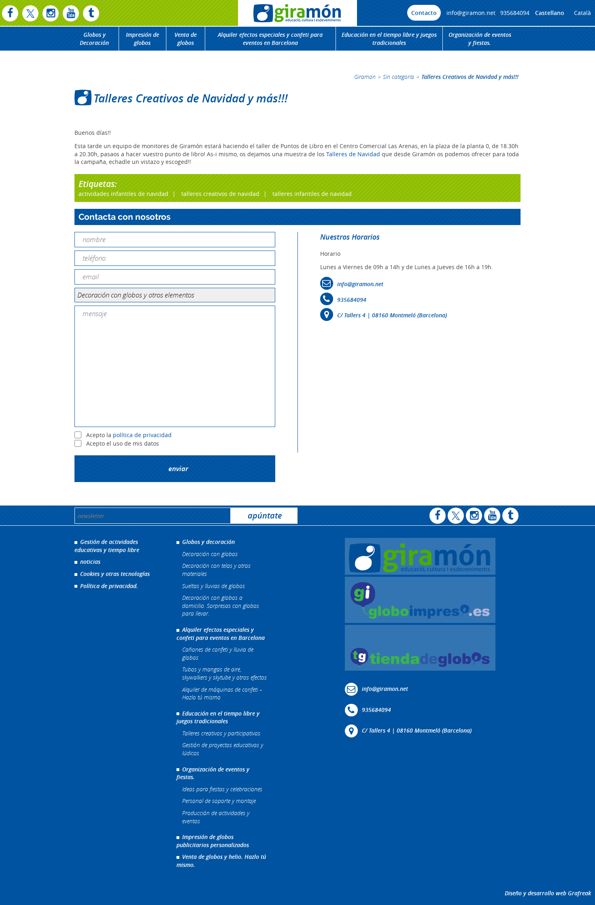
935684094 (514, 13)
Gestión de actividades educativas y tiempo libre (106, 546)
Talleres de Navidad (354, 154)
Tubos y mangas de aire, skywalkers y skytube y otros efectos (224, 673)
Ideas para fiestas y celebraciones (222, 789)
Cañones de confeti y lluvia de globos (217, 653)
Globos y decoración (208, 542)
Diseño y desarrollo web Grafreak (548, 893)
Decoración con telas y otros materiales (216, 570)
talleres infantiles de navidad (312, 194)
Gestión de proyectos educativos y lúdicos (222, 749)
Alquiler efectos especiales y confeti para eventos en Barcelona (270, 39)
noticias (90, 561)
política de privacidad (142, 435)
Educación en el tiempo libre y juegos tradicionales (389, 39)
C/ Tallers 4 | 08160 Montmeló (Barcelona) (392, 315)
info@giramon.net (470, 13)
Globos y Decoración (94, 39)
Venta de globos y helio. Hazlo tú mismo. (221, 861)
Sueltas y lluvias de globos (213, 586)
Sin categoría (398, 77)
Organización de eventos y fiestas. (479, 39)
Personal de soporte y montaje (219, 801)
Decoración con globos (210, 554)
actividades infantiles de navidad (123, 194)
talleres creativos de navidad (220, 194)
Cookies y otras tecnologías (115, 574)
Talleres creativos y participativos (221, 733)
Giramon (365, 77)
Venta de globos (185, 39)
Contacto (424, 13)
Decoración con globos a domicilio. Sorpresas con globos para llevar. (220, 605)
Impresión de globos (142, 39)
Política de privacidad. (109, 586)
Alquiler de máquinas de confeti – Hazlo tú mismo (222, 693)
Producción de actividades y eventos (215, 817)
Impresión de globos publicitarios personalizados (212, 841)
